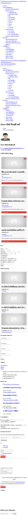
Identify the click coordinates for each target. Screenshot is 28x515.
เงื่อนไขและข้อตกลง (20, 482)
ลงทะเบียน (5, 447)
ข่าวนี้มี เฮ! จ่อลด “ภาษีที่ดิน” (10, 411)
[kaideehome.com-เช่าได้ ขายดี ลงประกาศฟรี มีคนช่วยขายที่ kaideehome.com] (14, 3)
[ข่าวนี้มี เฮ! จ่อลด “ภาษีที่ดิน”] (10, 407)
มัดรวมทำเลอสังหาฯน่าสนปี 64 (11, 403)
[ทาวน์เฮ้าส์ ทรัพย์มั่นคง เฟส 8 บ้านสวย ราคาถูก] (5, 294)
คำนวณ (2, 359)
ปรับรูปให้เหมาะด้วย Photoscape (12, 387)
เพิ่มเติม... (3, 367)
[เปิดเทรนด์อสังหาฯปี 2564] (9, 392)
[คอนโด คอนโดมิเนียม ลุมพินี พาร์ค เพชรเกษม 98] (5, 216)
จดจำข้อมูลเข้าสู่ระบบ (7, 453)
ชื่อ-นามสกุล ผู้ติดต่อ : (6, 420)
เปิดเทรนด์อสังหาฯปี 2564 (10, 395)
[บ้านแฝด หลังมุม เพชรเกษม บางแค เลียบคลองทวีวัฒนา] (5, 187)
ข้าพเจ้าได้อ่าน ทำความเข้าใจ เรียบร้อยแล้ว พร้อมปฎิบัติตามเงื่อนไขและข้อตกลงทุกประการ (13, 483)
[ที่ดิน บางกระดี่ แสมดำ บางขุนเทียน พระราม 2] (5, 158)
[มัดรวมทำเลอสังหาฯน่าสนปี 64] (10, 400)
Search (14, 513)
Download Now (4, 440)
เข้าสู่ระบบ (5, 445)
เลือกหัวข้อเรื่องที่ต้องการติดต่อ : (8, 425)
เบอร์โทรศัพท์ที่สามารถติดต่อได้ (8, 421)
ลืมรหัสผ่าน (3, 455)
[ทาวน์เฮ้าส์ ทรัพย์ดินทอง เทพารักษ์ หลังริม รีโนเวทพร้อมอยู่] (5, 273)
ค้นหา (2, 265)
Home (4, 128)
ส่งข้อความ (3, 426)
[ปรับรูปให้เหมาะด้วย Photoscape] (11, 384)
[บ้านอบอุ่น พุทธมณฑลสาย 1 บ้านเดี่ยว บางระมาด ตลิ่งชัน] (5, 314)
